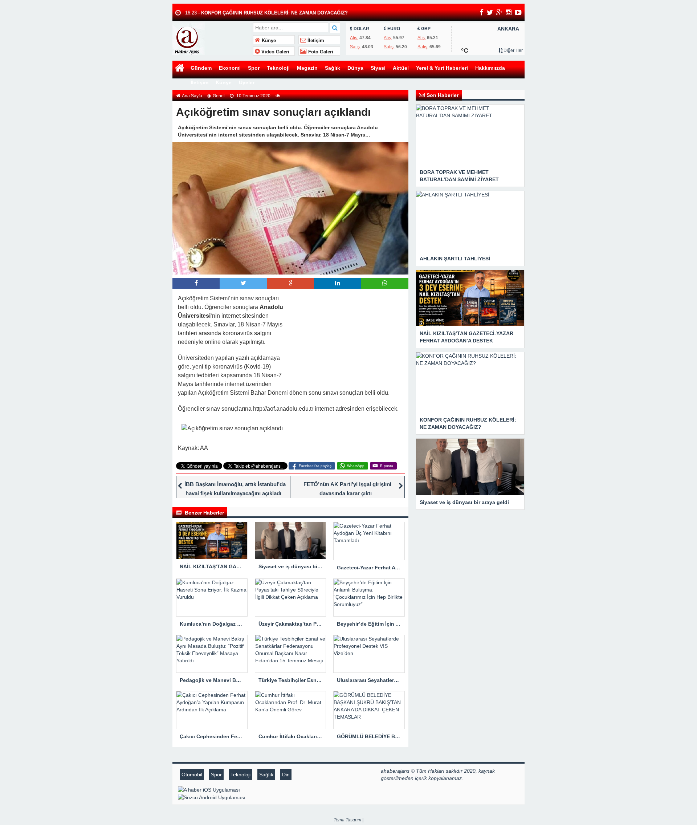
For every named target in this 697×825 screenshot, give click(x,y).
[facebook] (482, 12)
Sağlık (332, 68)
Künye (268, 40)
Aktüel (401, 68)
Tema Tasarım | (348, 819)
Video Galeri (274, 51)
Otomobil (192, 774)
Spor (254, 68)
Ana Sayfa (192, 95)
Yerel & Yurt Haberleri (442, 68)
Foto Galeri (320, 51)
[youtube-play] (518, 12)
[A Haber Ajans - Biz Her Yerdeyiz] (211, 38)
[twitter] (490, 12)
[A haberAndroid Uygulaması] (276, 797)
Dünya (355, 68)
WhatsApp (355, 466)
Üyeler (246, 82)
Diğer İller (512, 50)
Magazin (307, 68)
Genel (219, 95)
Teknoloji (278, 68)
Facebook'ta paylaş (315, 466)
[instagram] (508, 12)
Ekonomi (230, 68)
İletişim (315, 40)
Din (286, 774)
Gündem (201, 68)
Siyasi (378, 68)
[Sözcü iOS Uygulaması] (276, 789)
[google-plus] (499, 12)
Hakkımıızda (490, 68)
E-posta (386, 466)
